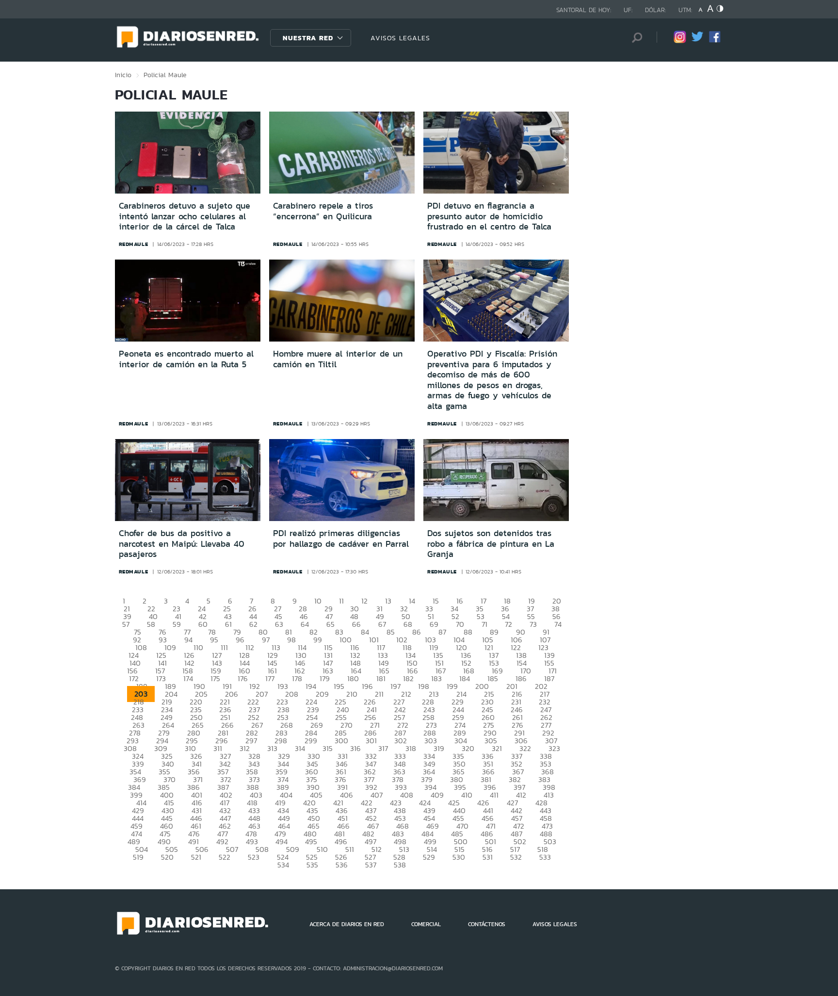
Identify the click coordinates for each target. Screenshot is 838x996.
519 (138, 857)
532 (516, 857)
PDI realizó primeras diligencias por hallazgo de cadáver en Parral (341, 538)
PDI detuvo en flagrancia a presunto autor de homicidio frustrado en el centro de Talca (489, 216)
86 (416, 632)
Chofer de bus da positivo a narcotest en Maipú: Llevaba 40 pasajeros (181, 543)
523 (253, 857)
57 (125, 624)
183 (436, 678)
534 (283, 865)
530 (458, 857)
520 (167, 857)
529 (429, 857)
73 (533, 624)
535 (312, 865)
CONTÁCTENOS (486, 924)
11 (341, 601)
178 (297, 678)
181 (381, 678)
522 (224, 857)
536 (342, 865)
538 (400, 865)
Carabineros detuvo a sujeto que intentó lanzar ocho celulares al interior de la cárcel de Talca (184, 216)
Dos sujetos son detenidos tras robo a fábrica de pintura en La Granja (490, 543)
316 (355, 748)
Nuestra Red (308, 38)
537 (370, 865)
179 (325, 678)
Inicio (123, 74)
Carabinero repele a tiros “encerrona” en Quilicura (323, 211)
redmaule (133, 244)
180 (353, 678)
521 (196, 857)
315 (327, 748)
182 (408, 678)
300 (341, 740)
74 (558, 624)
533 (545, 857)
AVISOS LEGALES (400, 38)
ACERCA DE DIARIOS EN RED (346, 924)
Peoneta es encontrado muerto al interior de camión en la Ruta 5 (186, 359)
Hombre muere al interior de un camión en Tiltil (338, 359)
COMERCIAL (426, 924)
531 (488, 857)
